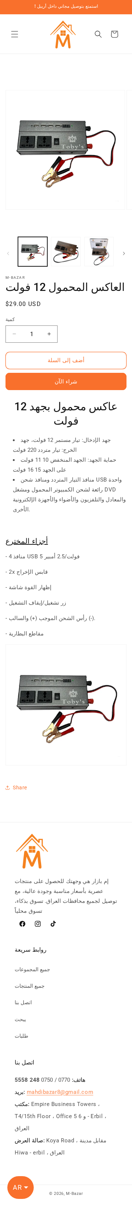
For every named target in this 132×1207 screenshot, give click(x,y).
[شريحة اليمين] (124, 253)
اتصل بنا (23, 1002)
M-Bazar (74, 1193)
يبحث (20, 1019)
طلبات (21, 1036)
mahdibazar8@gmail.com (60, 1092)
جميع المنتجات (30, 986)
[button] (15, 34)
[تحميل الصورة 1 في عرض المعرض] (32, 251)
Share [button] (20, 787)
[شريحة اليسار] (8, 253)
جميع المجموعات (32, 969)
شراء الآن (66, 381)
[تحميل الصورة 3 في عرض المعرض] (99, 251)
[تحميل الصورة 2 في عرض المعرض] (65, 251)
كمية (10, 319)
